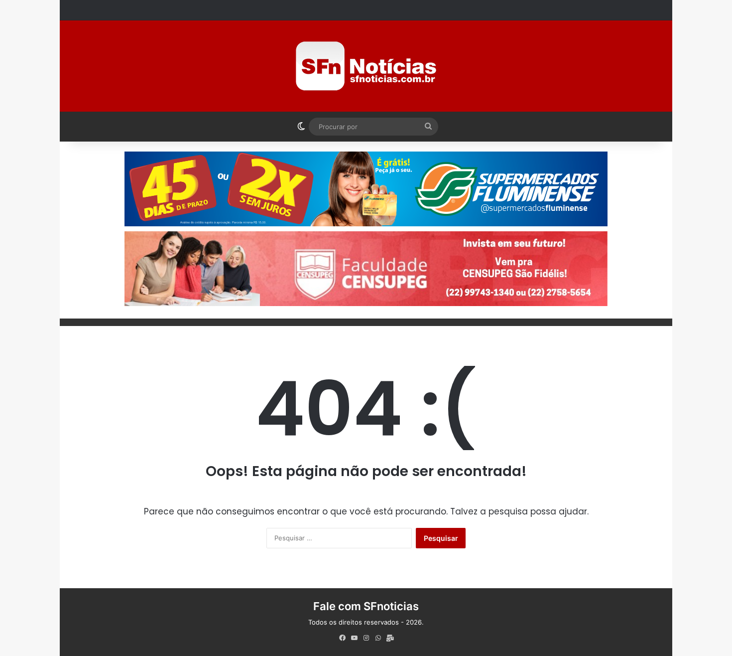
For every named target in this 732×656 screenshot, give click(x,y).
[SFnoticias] (366, 66)
